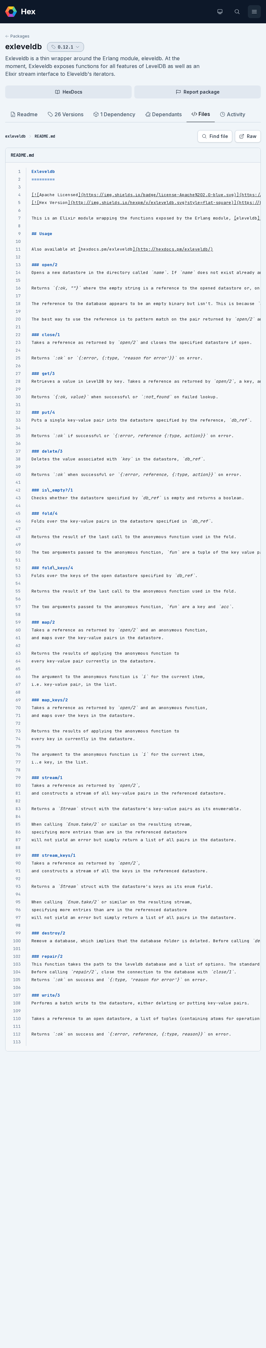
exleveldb (23, 46)
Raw (252, 136)
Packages (20, 36)
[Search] (237, 12)
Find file (219, 136)
